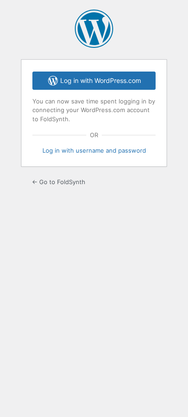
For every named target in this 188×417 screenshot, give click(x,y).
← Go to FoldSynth (58, 181)
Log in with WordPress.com (100, 80)
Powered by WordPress (94, 29)
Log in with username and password (94, 150)
